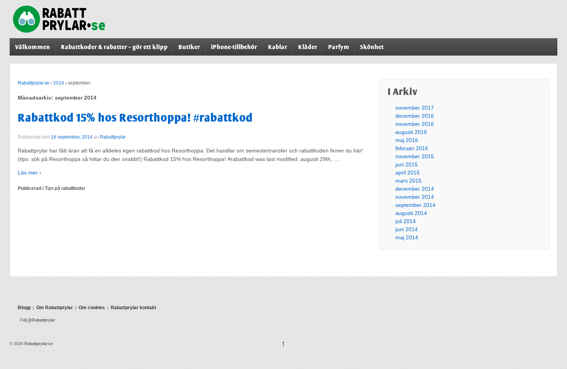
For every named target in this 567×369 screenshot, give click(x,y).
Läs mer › (29, 172)
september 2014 (415, 205)
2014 (58, 83)
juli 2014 (405, 221)
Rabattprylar (113, 137)
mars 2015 (408, 181)
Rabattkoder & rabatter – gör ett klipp (114, 47)
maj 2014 (406, 237)
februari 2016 (411, 148)
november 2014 (414, 197)
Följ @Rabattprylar (37, 320)
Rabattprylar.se (33, 83)
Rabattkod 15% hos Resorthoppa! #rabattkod (135, 117)
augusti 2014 (411, 213)
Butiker (189, 47)
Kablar (277, 47)
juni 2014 (406, 229)
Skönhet (372, 47)
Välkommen (32, 47)
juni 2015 (406, 164)
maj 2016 (406, 140)
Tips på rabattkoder (65, 188)
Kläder (307, 47)
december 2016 (414, 116)
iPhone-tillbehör (234, 47)
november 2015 (414, 156)
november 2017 (414, 108)
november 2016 (414, 124)
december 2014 (414, 189)
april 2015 (407, 172)
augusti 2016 (411, 132)
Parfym (338, 47)
